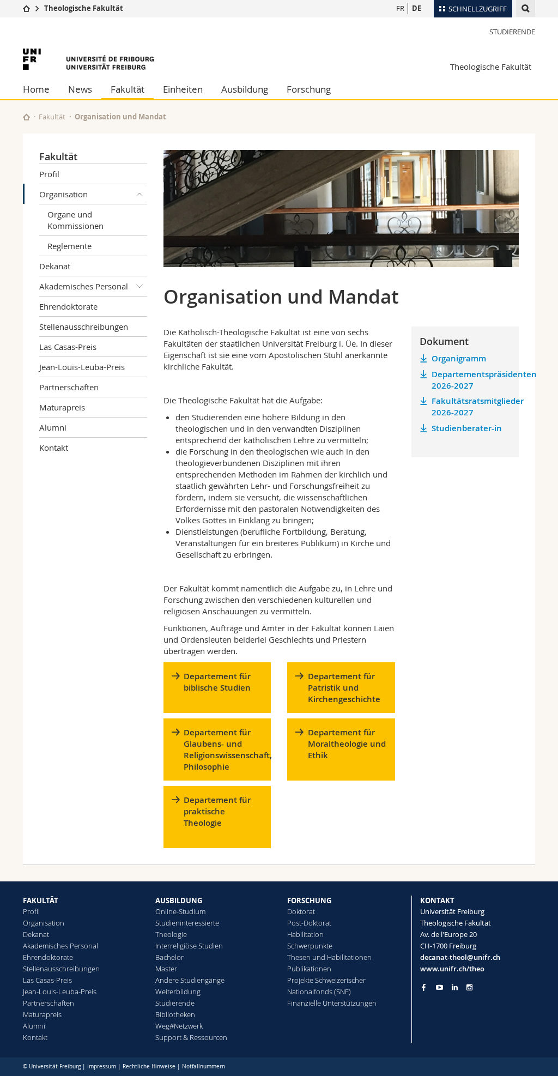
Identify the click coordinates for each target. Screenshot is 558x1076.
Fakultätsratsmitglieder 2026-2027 (471, 406)
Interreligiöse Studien (189, 946)
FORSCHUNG (309, 900)
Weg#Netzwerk (179, 1026)
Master (166, 969)
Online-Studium (180, 911)
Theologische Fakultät (83, 8)
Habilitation (305, 934)
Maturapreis (62, 407)
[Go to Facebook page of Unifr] (423, 987)
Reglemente (69, 245)
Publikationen (309, 969)
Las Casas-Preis (67, 346)
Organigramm (459, 358)
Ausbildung (244, 89)
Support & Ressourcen (191, 1037)
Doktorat (301, 911)
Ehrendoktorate (68, 306)
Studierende (512, 32)
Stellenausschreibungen (83, 326)
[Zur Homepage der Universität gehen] (88, 59)
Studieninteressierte (187, 923)
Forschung (309, 89)
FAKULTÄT (40, 900)
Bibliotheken (175, 1014)
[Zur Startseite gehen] (26, 8)
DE (416, 8)
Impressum (101, 1066)
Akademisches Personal (83, 286)
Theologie (171, 934)
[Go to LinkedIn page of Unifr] (455, 987)
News (80, 89)
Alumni (52, 427)
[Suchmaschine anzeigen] (525, 8)
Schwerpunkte (309, 946)
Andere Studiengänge (190, 980)
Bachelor (169, 957)
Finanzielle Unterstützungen (332, 1003)
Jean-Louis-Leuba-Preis (82, 366)
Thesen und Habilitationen (329, 957)
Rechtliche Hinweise (149, 1066)
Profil (49, 173)
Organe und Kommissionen (75, 220)
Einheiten (183, 89)
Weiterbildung (178, 991)
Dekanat (54, 266)
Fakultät (127, 89)
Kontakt (53, 447)
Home (36, 89)
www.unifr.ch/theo (452, 969)
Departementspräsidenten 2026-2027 (471, 379)
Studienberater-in (467, 428)
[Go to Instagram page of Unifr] (469, 987)
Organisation (63, 194)
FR (400, 8)
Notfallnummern (203, 1066)
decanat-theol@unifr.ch (460, 957)
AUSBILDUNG (178, 900)
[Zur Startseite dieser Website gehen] (26, 117)
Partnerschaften (69, 387)
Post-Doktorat (309, 923)
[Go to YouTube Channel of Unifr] (439, 987)
